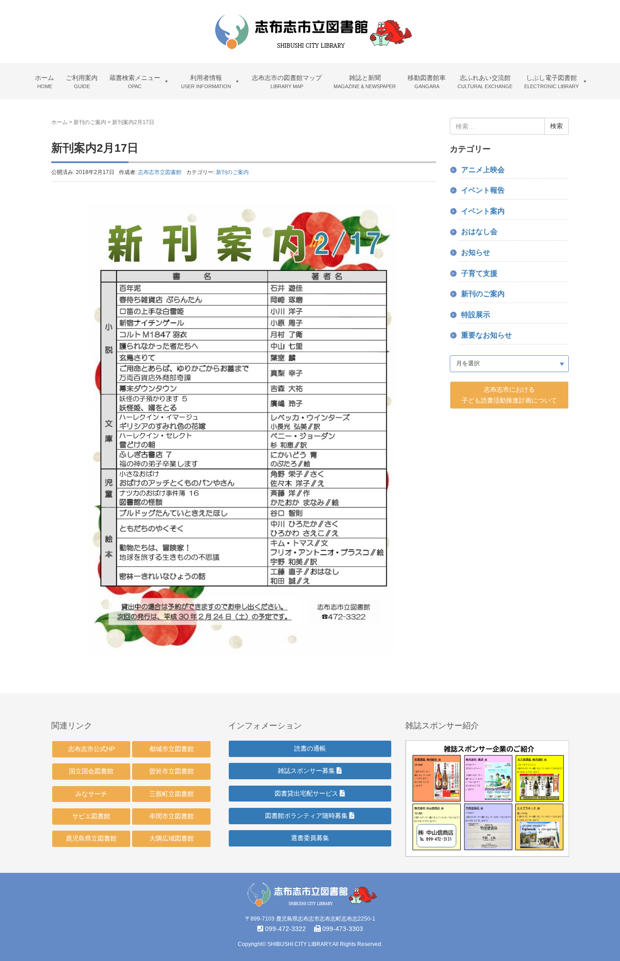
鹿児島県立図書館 (91, 838)
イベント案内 (483, 211)
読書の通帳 (310, 748)
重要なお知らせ (486, 335)
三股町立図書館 (171, 793)
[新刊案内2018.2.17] (243, 428)
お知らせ (475, 252)
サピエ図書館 (91, 816)
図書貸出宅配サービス (307, 793)
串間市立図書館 (171, 816)
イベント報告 (483, 190)
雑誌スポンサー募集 (307, 770)
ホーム (59, 122)
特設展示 (475, 315)
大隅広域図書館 (171, 838)
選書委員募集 (310, 837)
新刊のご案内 (90, 122)
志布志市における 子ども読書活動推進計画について (509, 395)
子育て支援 (479, 273)
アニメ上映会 (483, 170)
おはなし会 (479, 231)
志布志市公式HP (91, 748)
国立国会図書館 (91, 771)
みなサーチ (91, 793)
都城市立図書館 (171, 748)
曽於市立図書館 (171, 771)
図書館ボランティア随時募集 (307, 815)
